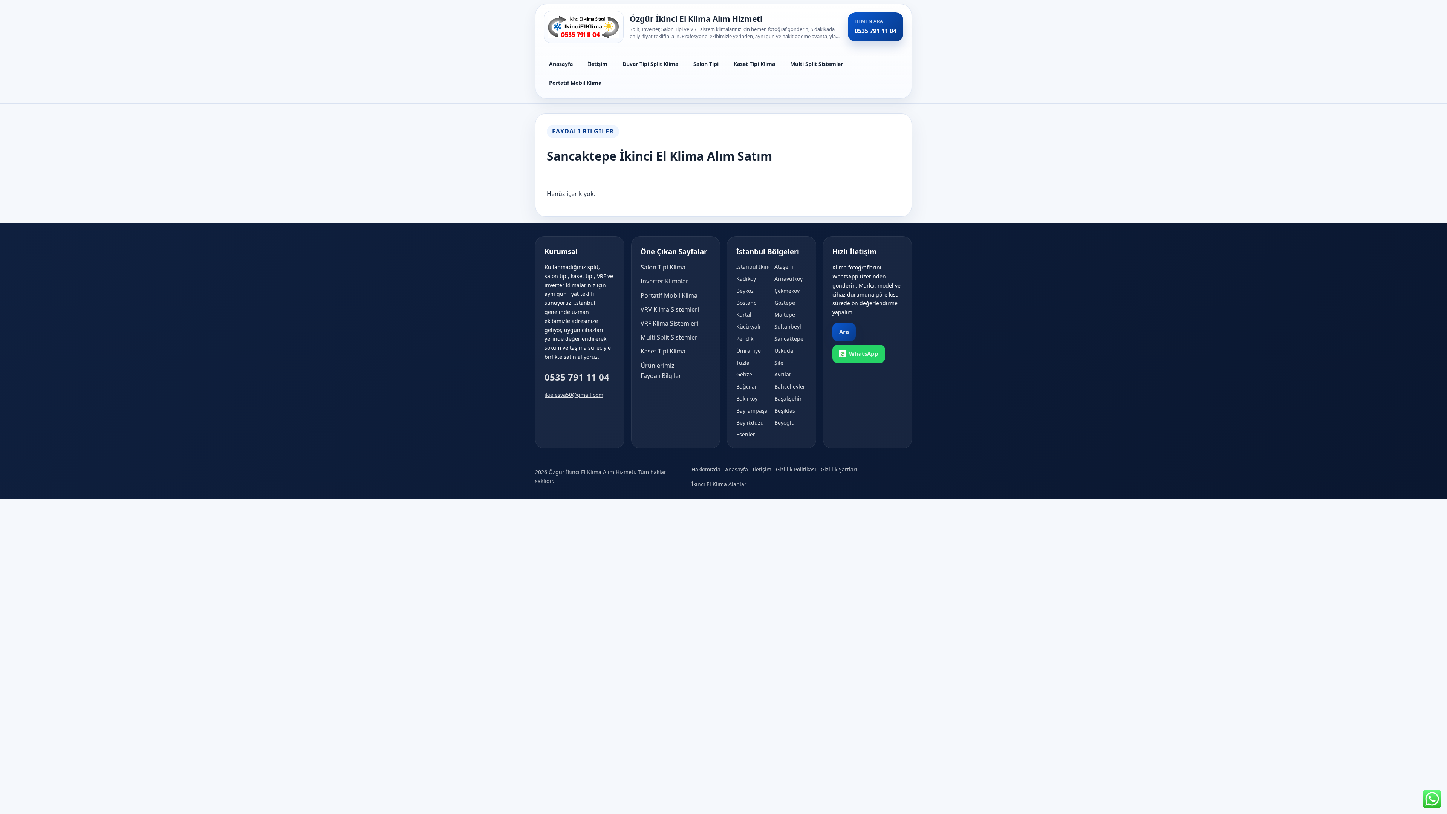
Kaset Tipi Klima (754, 63)
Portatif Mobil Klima (575, 82)
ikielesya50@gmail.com (574, 394)
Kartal (743, 314)
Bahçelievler (789, 386)
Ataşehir (784, 266)
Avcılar (782, 374)
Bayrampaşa (752, 410)
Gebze (744, 374)
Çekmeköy (787, 290)
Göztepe (784, 302)
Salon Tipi (706, 63)
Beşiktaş (784, 410)
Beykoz (745, 290)
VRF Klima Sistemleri (669, 323)
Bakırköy (746, 398)
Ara (844, 331)
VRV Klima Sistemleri (670, 309)
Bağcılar (746, 386)
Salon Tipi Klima (663, 267)
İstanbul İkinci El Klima (752, 266)
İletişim (597, 63)
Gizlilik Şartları (839, 469)
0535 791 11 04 (577, 377)
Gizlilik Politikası (796, 469)
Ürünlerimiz (658, 365)
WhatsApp (863, 353)
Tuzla (743, 362)
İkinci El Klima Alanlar (718, 484)
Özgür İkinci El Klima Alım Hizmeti (696, 18)
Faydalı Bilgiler (661, 376)
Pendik (744, 338)
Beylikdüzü (750, 422)
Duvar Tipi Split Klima (650, 63)
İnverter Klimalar (664, 281)
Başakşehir (788, 398)
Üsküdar (784, 350)
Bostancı (747, 302)
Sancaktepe (788, 338)
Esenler (745, 434)
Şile (778, 362)
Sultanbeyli (788, 326)
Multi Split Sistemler (816, 63)
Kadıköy (746, 278)
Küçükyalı (748, 326)
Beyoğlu (784, 422)
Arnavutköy (788, 278)
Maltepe (784, 314)
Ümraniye (748, 350)
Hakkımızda (705, 469)
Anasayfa (561, 63)
